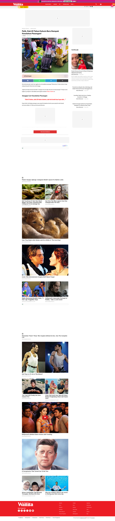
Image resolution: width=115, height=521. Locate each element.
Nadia (24, 35)
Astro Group (93, 517)
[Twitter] (87, 6)
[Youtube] (91, 6)
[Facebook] (84, 6)
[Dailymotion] (92, 6)
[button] (96, 4)
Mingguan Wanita (25, 28)
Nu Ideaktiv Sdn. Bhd (83, 517)
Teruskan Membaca (45, 131)
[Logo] (18, 4)
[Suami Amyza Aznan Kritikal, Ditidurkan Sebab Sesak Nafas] (82, 61)
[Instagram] (86, 6)
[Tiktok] (89, 6)
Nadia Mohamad (74, 74)
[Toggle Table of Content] (64, 76)
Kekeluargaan (33, 28)
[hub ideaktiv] (100, 4)
